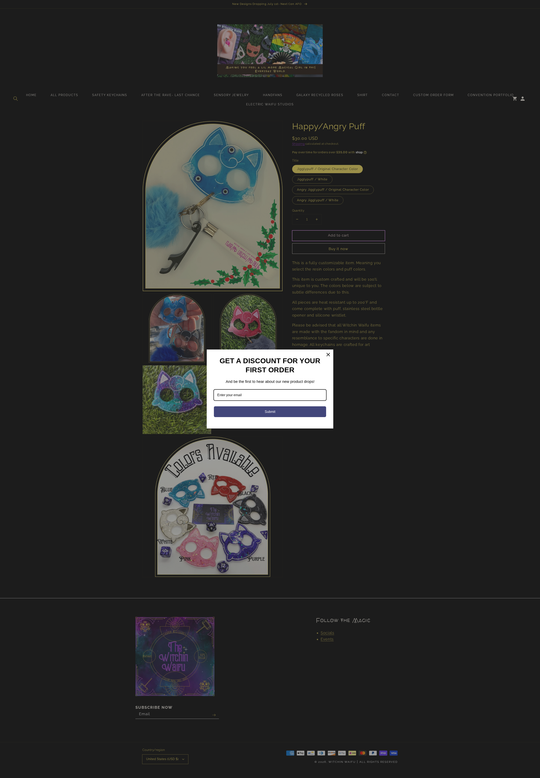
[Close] (328, 355)
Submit (270, 411)
